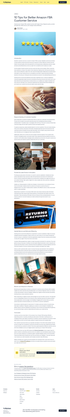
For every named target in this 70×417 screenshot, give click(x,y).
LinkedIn (37, 392)
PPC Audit (26, 2)
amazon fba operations (26, 366)
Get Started (62, 2)
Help (45, 2)
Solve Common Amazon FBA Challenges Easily (23, 377)
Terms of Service (55, 392)
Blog (21, 396)
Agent (21, 2)
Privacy (54, 390)
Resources (36, 2)
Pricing (31, 2)
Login (48, 2)
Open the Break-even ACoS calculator (45, 352)
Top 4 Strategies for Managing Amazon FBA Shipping (25, 373)
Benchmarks (22, 399)
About (41, 2)
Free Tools (22, 392)
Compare (21, 401)
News (21, 403)
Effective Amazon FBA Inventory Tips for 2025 (23, 379)
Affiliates (5, 392)
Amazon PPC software (25, 341)
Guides (21, 398)
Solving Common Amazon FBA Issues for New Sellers (25, 375)
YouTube (37, 390)
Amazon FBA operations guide (29, 368)
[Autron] (7, 2)
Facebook (38, 394)
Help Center (22, 394)
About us (5, 390)
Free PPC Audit (23, 390)
